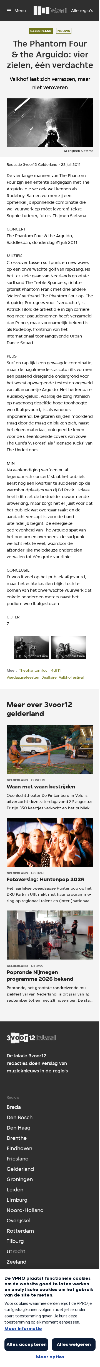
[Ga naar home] (50, 10)
